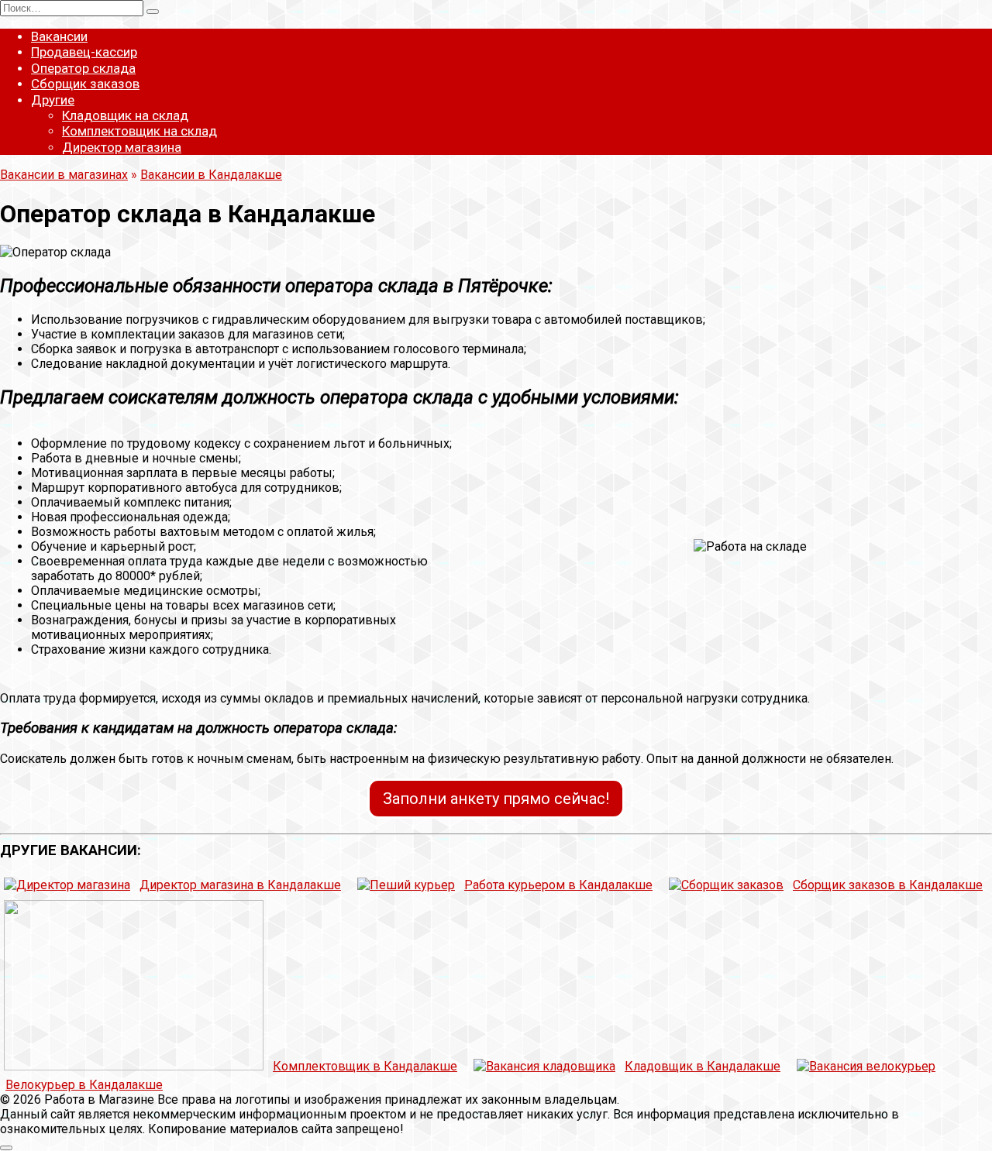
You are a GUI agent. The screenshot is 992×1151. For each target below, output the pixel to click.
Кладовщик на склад (125, 115)
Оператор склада (83, 68)
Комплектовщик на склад (139, 131)
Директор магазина (121, 147)
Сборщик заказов (85, 83)
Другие (52, 100)
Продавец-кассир (84, 52)
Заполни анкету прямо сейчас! (496, 798)
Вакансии (59, 36)
